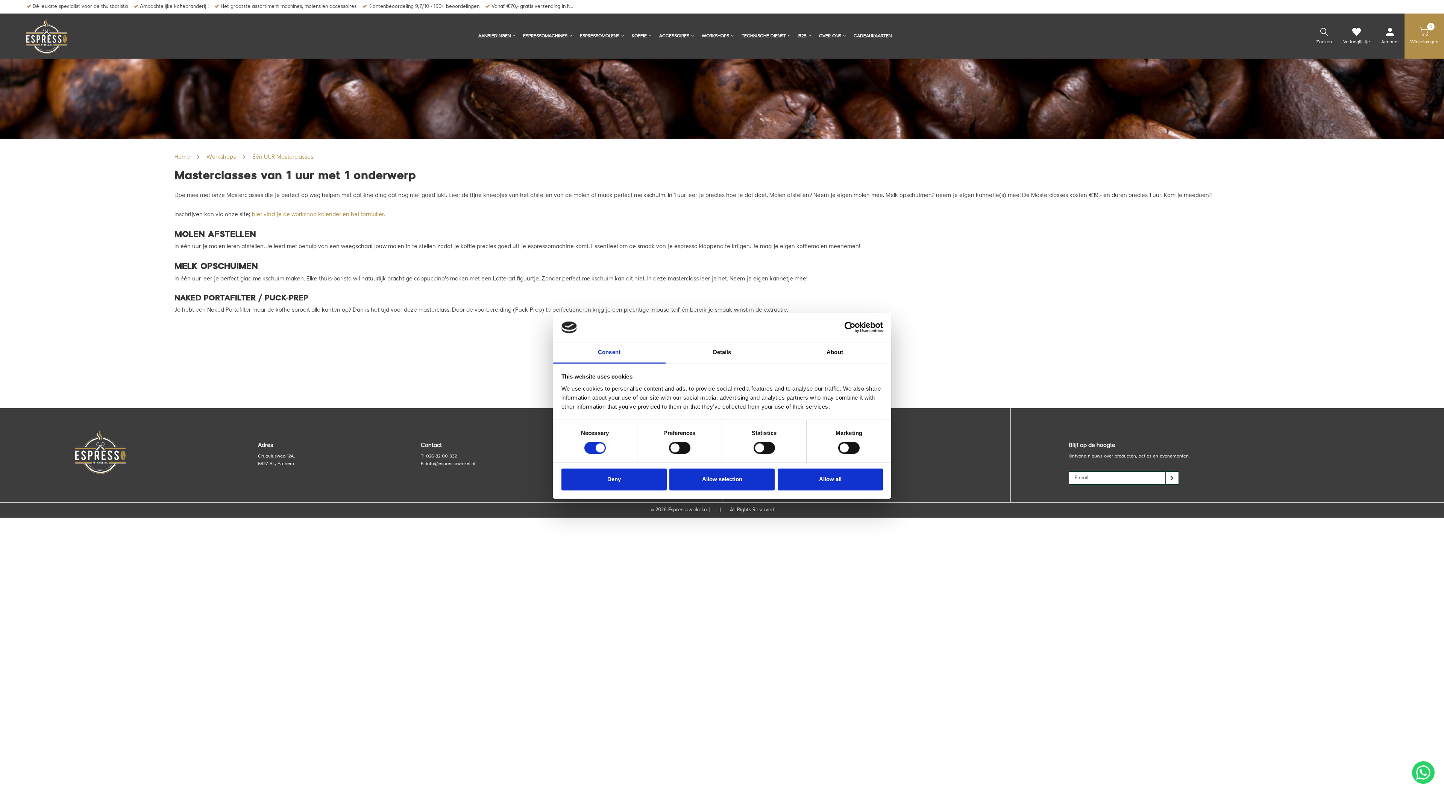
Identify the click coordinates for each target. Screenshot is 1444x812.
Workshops (715, 36)
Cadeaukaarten (873, 36)
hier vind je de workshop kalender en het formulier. (318, 215)
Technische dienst (764, 36)
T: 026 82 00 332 (439, 456)
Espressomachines (545, 36)
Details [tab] (722, 352)
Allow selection (722, 479)
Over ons (830, 36)
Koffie (639, 36)
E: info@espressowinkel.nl (448, 464)
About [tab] (835, 352)
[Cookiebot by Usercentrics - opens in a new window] (850, 327)
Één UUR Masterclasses (282, 157)
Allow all (830, 479)
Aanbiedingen (494, 36)
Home (182, 157)
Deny (614, 479)
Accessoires (674, 36)
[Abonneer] (1172, 478)
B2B (802, 36)
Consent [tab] (609, 352)
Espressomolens (599, 36)
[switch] (679, 448)
